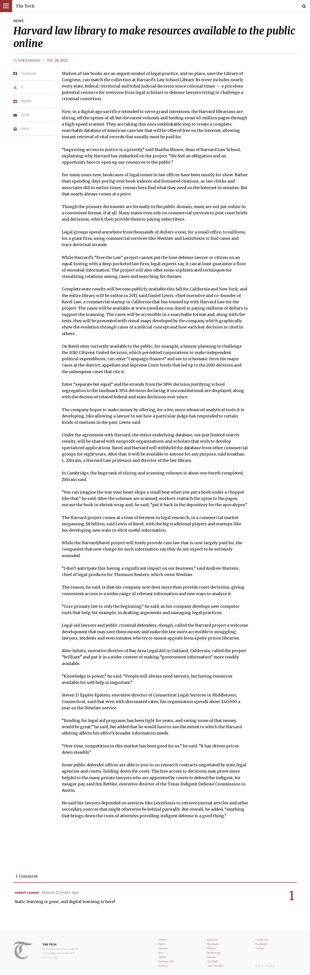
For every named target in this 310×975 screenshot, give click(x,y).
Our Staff (212, 961)
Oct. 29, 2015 (57, 60)
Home (162, 939)
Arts (161, 952)
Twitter (260, 948)
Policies (211, 948)
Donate (211, 957)
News (18, 20)
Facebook (261, 944)
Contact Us (262, 939)
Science (163, 965)
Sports (162, 957)
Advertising (213, 952)
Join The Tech (215, 965)
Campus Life (166, 961)
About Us (212, 939)
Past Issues (213, 944)
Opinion (163, 948)
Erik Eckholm (29, 60)
